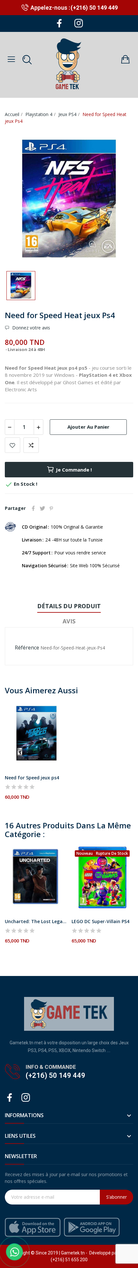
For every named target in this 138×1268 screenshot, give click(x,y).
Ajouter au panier (88, 427)
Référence (27, 647)
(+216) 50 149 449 (94, 7)
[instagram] (78, 23)
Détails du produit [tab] (69, 606)
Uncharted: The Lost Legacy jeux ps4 (36, 921)
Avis (69, 621)
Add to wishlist (12, 445)
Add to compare (31, 445)
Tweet (42, 508)
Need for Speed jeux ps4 (32, 778)
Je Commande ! (74, 469)
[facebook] (59, 23)
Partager (33, 508)
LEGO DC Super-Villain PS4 (100, 921)
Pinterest (51, 508)
